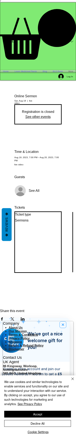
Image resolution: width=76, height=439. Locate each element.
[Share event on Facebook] (2, 319)
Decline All (38, 423)
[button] (38, 34)
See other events (38, 117)
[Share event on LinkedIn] (23, 319)
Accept (37, 414)
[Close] (70, 381)
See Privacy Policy (30, 404)
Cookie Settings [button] (38, 432)
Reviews (6, 224)
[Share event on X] (12, 319)
